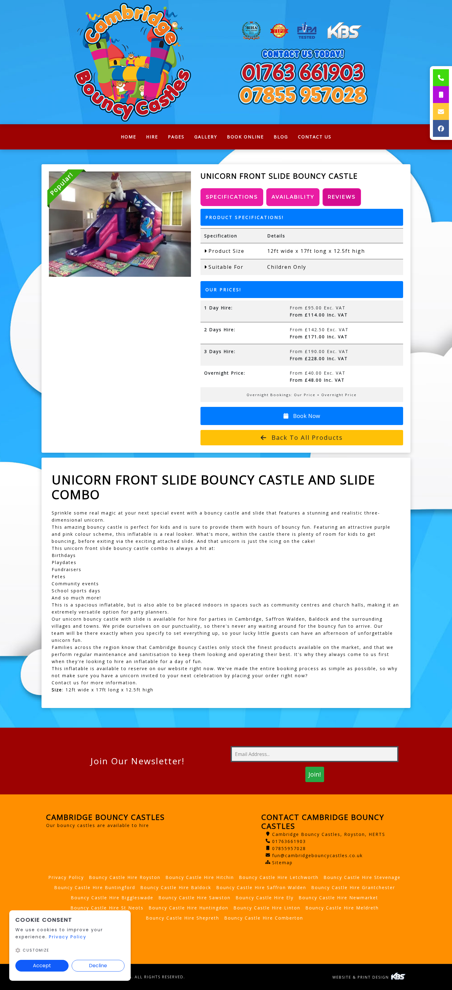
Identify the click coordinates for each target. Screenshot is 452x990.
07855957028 (289, 848)
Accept (42, 965)
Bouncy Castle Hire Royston (125, 877)
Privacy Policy (66, 877)
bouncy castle (106, 527)
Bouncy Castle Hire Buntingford (94, 887)
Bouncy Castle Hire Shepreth (182, 918)
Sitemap (282, 862)
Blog (281, 137)
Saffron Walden (285, 619)
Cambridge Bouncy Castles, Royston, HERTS (328, 834)
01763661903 (289, 841)
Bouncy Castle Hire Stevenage (362, 877)
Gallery (205, 137)
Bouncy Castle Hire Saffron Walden (261, 887)
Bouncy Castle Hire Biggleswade (112, 898)
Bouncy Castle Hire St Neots (107, 908)
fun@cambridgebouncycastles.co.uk (317, 855)
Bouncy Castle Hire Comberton (263, 918)
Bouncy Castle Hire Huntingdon (188, 908)
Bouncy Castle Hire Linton (266, 908)
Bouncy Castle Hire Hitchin (199, 877)
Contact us (65, 683)
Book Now (305, 415)
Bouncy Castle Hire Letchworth (279, 877)
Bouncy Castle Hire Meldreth (342, 908)
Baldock (320, 619)
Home (131, 138)
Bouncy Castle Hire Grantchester (353, 887)
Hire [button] (152, 137)
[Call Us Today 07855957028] (303, 94)
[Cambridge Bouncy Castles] (133, 62)
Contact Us (314, 137)
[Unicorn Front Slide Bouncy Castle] (120, 224)
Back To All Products (306, 437)
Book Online (245, 137)
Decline (98, 965)
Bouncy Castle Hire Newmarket (338, 898)
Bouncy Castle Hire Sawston (194, 898)
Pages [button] (176, 137)
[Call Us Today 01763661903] (303, 72)
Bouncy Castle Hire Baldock (175, 887)
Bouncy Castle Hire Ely (265, 898)
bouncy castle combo (142, 548)
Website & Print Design (361, 977)
